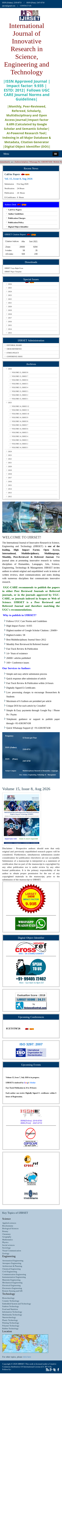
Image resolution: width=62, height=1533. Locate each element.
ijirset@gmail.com (8, 6)
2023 (10, 295)
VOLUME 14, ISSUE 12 (20, 406)
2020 (10, 306)
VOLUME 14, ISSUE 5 (20, 432)
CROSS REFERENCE (14, 349)
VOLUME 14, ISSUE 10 (20, 414)
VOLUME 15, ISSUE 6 (20, 380)
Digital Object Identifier (18, 227)
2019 (10, 310)
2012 (10, 496)
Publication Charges (16, 218)
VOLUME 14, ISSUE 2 (20, 444)
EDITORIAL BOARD (14, 345)
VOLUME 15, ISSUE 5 (20, 384)
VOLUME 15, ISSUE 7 (20, 376)
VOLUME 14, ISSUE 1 (20, 447)
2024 (10, 291)
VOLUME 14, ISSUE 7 (20, 425)
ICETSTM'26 (13, 1028)
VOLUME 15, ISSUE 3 (20, 391)
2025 (10, 288)
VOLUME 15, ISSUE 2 (20, 395)
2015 (10, 325)
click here (27, 1357)
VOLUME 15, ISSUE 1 (20, 399)
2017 (10, 318)
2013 (10, 333)
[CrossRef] (31, 948)
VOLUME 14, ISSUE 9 (20, 417)
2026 (10, 284)
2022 (10, 299)
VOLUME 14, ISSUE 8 (20, 421)
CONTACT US (25, 6)
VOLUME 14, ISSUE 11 (20, 410)
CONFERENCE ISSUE (15, 356)
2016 (10, 321)
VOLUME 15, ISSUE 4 (20, 387)
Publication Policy (16, 222)
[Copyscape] (31, 1138)
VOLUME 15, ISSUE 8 (20, 372)
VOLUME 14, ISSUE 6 (20, 429)
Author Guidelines (16, 214)
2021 (10, 303)
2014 (10, 329)
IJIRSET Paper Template (13, 271)
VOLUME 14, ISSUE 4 (20, 436)
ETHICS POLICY (13, 353)
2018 (10, 314)
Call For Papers (15, 210)
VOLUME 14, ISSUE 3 (20, 440)
